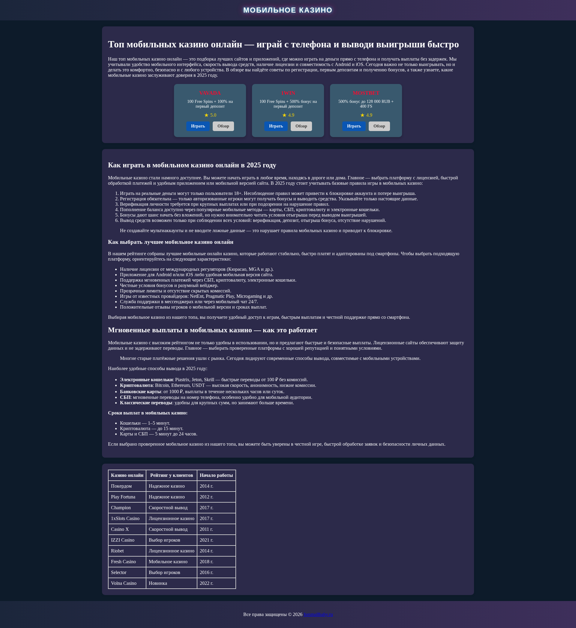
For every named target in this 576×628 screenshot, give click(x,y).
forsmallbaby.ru (318, 614)
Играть (198, 126)
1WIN (288, 93)
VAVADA (210, 93)
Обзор (223, 126)
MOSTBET (366, 93)
